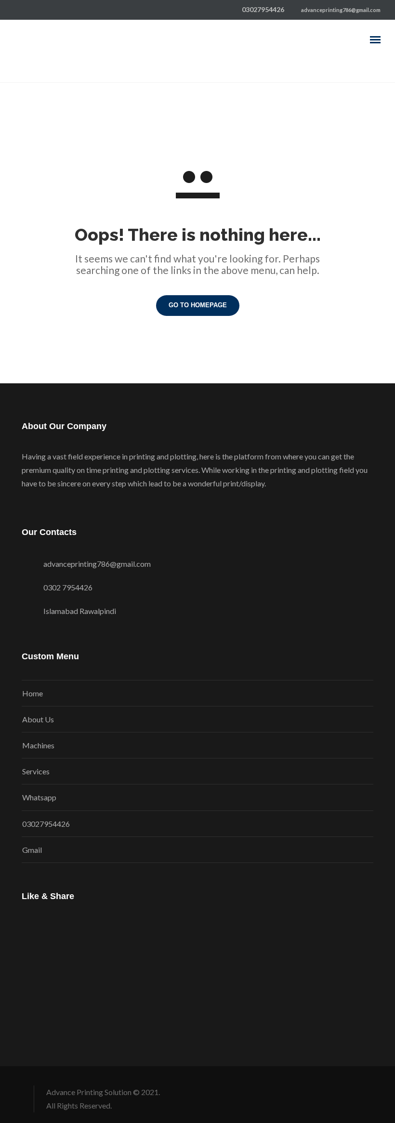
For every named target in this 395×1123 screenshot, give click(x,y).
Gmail (32, 849)
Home (32, 693)
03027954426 (46, 823)
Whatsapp (39, 797)
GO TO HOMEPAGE (198, 305)
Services (36, 771)
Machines (38, 745)
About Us (38, 719)
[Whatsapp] (33, 9)
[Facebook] (18, 9)
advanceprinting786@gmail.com (340, 10)
